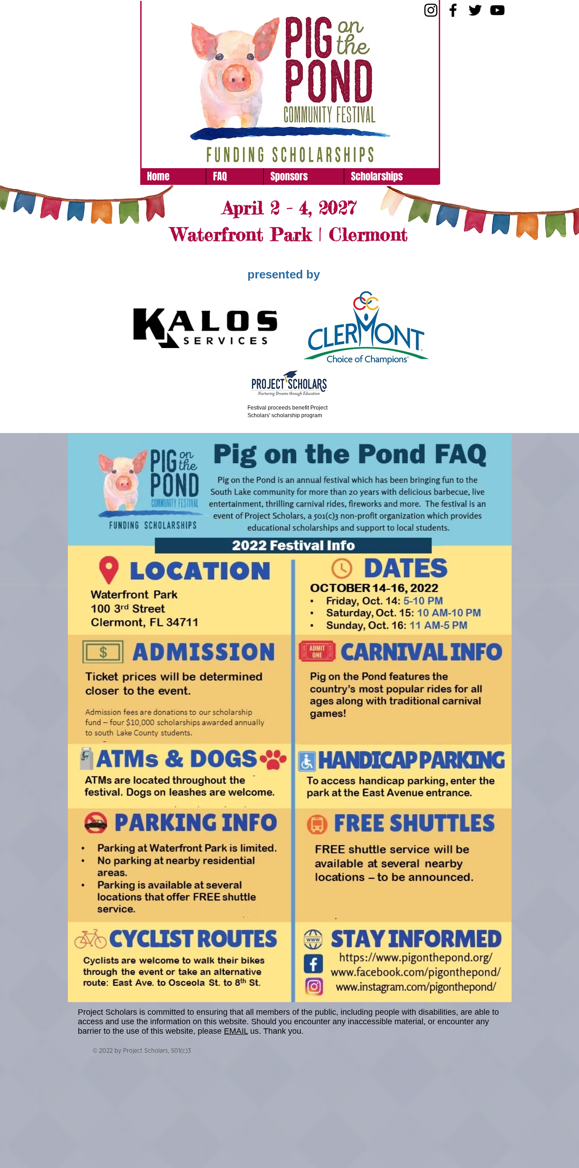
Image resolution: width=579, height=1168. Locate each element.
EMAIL (236, 1031)
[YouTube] (497, 10)
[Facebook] (453, 10)
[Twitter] (475, 10)
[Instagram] (431, 10)
